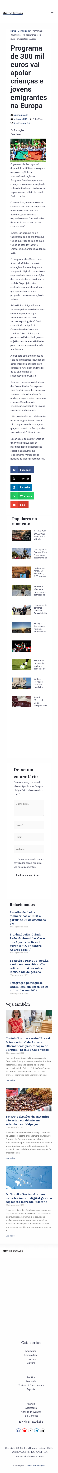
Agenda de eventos (31, 1411)
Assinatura (31, 1407)
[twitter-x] (31, 1430)
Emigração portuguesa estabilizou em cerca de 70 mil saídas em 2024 (29, 986)
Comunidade (24, 30)
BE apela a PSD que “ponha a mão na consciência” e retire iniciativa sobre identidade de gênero (29, 966)
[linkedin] (37, 1430)
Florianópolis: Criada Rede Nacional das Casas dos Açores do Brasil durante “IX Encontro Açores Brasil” (27, 942)
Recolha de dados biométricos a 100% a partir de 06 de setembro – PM (29, 917)
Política (31, 1377)
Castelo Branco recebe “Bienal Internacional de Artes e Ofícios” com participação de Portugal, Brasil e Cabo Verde (28, 1044)
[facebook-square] (19, 1430)
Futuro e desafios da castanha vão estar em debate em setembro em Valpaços (27, 1120)
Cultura (31, 1362)
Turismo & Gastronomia (31, 1385)
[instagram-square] (43, 1430)
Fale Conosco (31, 1415)
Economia (31, 1381)
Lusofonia (31, 1358)
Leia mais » (10, 1080)
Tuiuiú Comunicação (34, 1465)
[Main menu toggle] (52, 13)
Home (13, 30)
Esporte (31, 1389)
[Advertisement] (30, 737)
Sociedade (30, 1350)
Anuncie (31, 1403)
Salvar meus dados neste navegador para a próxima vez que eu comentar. (29, 863)
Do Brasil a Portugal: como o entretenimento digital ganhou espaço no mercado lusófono (29, 1198)
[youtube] (25, 1430)
